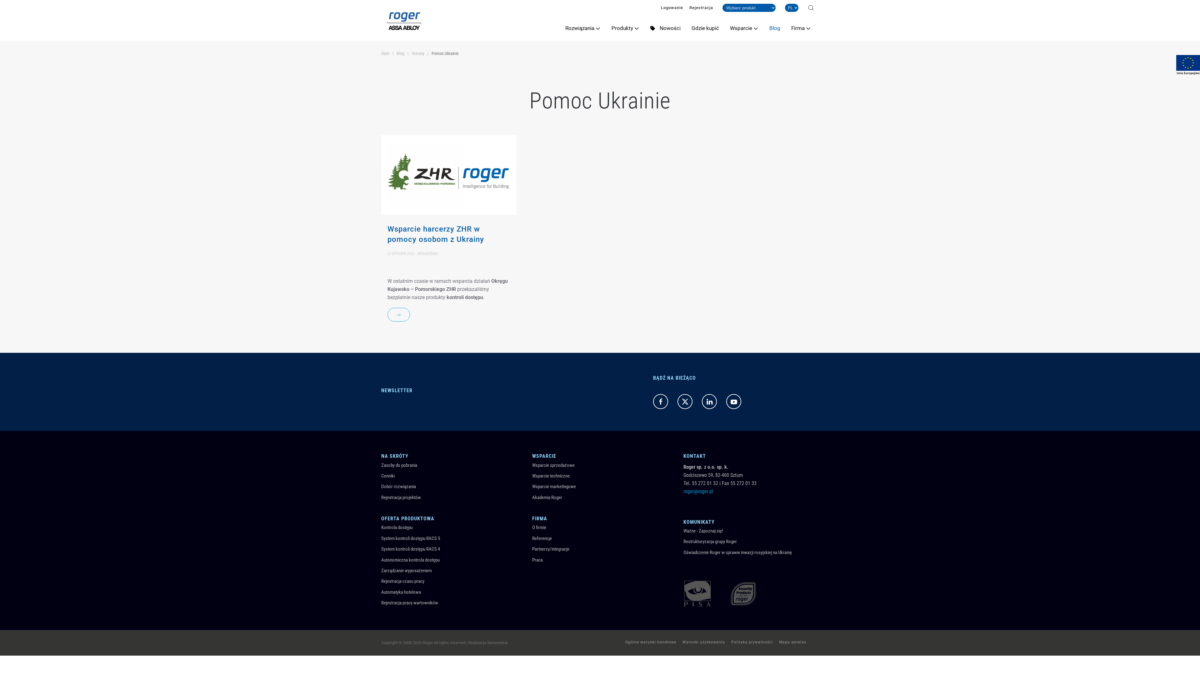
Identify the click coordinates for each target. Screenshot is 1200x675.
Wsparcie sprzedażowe (553, 465)
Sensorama (497, 642)
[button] (811, 7)
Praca (537, 560)
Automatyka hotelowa (401, 592)
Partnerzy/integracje (550, 549)
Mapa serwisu (792, 642)
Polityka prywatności (752, 642)
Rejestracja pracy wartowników (409, 603)
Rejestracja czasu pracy (402, 581)
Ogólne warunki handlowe (650, 642)
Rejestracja (701, 7)
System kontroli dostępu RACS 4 (410, 549)
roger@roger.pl (698, 491)
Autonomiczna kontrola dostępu (410, 560)
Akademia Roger (547, 497)
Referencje (542, 538)
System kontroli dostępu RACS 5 (410, 538)
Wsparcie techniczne (551, 476)
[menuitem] (585, 28)
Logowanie (672, 7)
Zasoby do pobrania (399, 465)
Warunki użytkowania (703, 642)
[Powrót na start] (404, 20)
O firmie (539, 527)
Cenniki (388, 476)
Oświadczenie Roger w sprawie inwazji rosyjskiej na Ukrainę (737, 552)
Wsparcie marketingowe (554, 486)
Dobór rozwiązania (398, 486)
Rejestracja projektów (401, 497)
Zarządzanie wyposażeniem (406, 570)
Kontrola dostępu (396, 527)
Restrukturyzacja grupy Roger (710, 541)
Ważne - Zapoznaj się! (703, 531)
